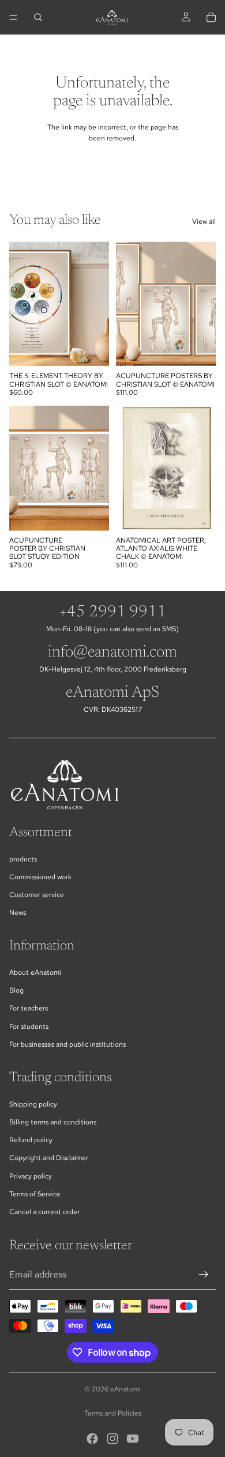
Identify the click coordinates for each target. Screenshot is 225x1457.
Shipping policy (33, 1104)
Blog (16, 990)
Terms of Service (35, 1194)
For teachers (28, 1008)
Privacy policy (30, 1176)
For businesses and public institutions (67, 1044)
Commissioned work (40, 877)
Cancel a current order (44, 1211)
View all (204, 221)
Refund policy (30, 1140)
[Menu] (13, 17)
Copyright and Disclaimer (48, 1157)
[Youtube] (133, 1438)
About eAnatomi (35, 972)
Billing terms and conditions (52, 1122)
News (17, 912)
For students (28, 1026)
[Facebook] (92, 1438)
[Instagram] (112, 1438)
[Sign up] (204, 1275)
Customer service (36, 894)
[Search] (38, 17)
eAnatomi (125, 1389)
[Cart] (211, 17)
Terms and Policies (112, 1413)
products (23, 859)
